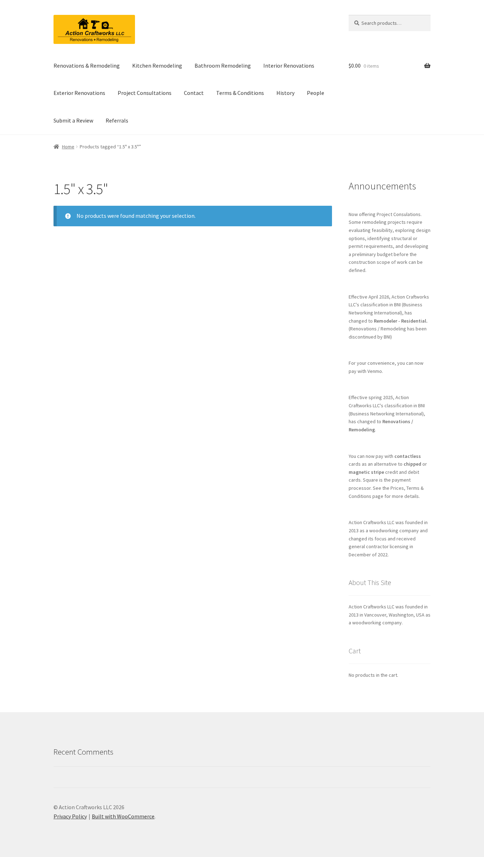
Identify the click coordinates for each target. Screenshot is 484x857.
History (285, 92)
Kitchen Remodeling (157, 65)
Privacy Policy (70, 816)
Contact (194, 92)
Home (68, 146)
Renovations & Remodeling (87, 65)
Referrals (117, 120)
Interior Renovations (288, 65)
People (315, 92)
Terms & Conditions (240, 92)
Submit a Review (73, 120)
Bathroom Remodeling (223, 65)
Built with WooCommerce (123, 816)
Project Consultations (144, 92)
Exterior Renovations (79, 92)
